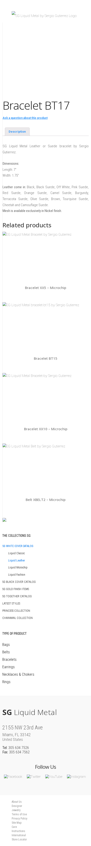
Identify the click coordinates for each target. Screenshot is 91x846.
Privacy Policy (19, 818)
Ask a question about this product (25, 118)
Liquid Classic (16, 553)
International (19, 835)
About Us (17, 801)
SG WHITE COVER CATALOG (17, 546)
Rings (6, 682)
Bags (6, 644)
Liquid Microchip (18, 567)
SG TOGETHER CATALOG (17, 596)
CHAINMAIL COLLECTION (17, 618)
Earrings (8, 667)
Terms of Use (19, 814)
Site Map (16, 822)
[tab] (17, 132)
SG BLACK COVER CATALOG (19, 582)
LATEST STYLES (11, 603)
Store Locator (19, 839)
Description (17, 131)
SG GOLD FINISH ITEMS (15, 589)
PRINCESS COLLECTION (16, 610)
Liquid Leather (16, 560)
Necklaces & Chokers (18, 674)
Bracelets (9, 659)
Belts (6, 652)
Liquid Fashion (16, 574)
